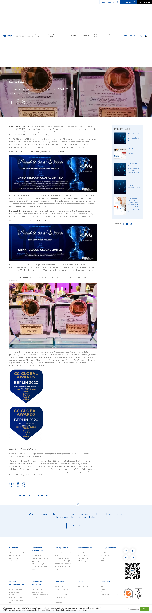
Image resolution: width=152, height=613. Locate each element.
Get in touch (130, 36)
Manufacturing (59, 586)
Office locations (14, 561)
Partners (86, 36)
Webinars (104, 592)
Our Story (37, 36)
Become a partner (83, 586)
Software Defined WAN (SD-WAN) (64, 554)
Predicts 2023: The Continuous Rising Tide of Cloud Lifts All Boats (134, 137)
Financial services (60, 597)
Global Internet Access (84, 553)
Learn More (96, 36)
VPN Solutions (36, 555)
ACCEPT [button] (145, 609)
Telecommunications (61, 589)
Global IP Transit (83, 555)
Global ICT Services (106, 553)
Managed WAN (105, 555)
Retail (57, 592)
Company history (14, 555)
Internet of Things (37, 589)
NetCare (103, 561)
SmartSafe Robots (37, 592)
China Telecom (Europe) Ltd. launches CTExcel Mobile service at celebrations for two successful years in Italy (134, 204)
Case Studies (111, 36)
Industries (73, 36)
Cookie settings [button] (133, 609)
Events (103, 589)
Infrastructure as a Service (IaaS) (63, 567)
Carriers (143, 2)
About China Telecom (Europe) (18, 553)
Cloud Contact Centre (16, 600)
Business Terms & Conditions (109, 594)
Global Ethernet (37, 561)
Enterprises (127, 2)
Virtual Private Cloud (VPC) (63, 561)
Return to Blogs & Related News (34, 495)
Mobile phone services (16, 603)
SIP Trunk (12, 594)
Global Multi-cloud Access (63, 558)
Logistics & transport (61, 594)
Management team (15, 558)
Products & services (53, 36)
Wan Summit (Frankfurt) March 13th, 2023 (133, 151)
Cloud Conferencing (15, 597)
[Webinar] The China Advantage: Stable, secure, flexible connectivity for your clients (134, 185)
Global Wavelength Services (40, 564)
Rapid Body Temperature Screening (40, 596)
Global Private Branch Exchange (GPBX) (16, 590)
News (102, 586)
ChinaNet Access (83, 558)
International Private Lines (40, 558)
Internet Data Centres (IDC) (63, 563)
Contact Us (76, 526)
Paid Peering (82, 561)
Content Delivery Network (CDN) (40, 568)
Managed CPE (105, 558)
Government (59, 602)
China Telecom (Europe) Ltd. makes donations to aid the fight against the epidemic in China (134, 168)
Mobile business (108, 2)
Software (57, 600)
